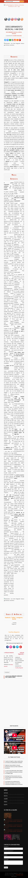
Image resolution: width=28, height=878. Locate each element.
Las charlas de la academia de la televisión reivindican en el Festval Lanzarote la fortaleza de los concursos (14, 783)
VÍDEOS (5, 801)
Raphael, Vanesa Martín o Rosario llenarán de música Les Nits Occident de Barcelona (14, 767)
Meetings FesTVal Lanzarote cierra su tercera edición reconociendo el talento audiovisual (13, 777)
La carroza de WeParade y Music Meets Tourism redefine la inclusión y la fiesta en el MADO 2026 (13, 772)
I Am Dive (7, 672)
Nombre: (6, 846)
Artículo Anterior (9, 652)
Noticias (14, 33)
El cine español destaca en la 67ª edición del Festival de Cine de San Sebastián (8, 659)
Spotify (14, 619)
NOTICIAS (6, 793)
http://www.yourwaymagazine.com (14, 643)
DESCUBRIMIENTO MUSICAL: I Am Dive (14, 28)
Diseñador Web (19, 874)
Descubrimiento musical (12, 32)
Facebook (7, 617)
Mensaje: (6, 859)
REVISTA (5, 795)
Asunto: (5, 855)
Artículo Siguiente (21, 653)
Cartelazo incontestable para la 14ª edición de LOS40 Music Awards (19, 661)
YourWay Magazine (17, 35)
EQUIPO (5, 804)
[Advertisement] (15, 13)
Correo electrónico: (8, 850)
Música (20, 32)
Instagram (19, 617)
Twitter (13, 617)
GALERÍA (6, 798)
